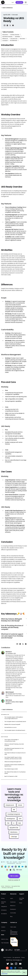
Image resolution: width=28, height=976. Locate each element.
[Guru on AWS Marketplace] (14, 941)
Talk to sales (19, 2)
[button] (25, 2)
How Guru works (3, 902)
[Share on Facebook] (13, 25)
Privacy (23, 957)
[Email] (4, 25)
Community (13, 913)
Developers (13, 909)
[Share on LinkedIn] (7, 25)
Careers (3, 927)
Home (2, 886)
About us (3, 930)
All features (3, 910)
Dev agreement (16, 957)
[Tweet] (10, 25)
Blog (11, 916)
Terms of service (7, 957)
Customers (13, 902)
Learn (11, 898)
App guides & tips (15, 886)
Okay (24, 972)
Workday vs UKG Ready (7, 887)
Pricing (2, 898)
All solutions (4, 913)
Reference (7, 886)
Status (20, 903)
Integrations (4, 906)
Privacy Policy (5, 973)
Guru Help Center (21, 898)
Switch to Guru (4, 939)
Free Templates (5, 943)
